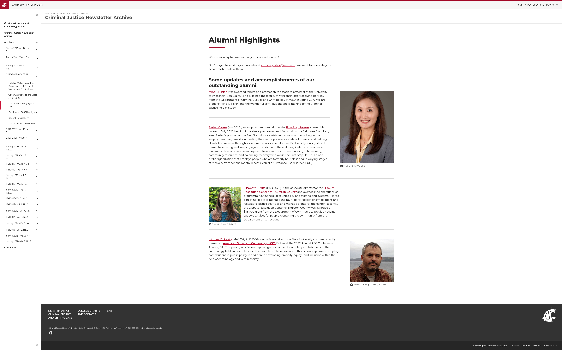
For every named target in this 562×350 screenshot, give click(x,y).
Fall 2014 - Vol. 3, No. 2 (17, 217)
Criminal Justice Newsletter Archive (19, 34)
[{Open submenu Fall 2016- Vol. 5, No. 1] (37, 198)
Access (515, 345)
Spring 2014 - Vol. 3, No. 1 (18, 223)
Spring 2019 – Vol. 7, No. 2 (16, 157)
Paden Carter (218, 127)
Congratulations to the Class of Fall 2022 (22, 96)
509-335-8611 (133, 328)
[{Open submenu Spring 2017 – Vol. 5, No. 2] (37, 191)
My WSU (550, 5)
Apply (528, 5)
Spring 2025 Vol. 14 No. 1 (17, 50)
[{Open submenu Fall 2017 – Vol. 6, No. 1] (37, 184)
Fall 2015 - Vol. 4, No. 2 (17, 204)
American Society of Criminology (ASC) (249, 243)
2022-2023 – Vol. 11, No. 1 (18, 76)
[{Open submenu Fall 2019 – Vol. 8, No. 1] (37, 164)
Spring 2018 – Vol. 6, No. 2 (16, 177)
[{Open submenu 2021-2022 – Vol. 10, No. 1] (37, 130)
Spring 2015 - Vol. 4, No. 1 (18, 211)
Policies (526, 345)
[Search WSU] (557, 5)
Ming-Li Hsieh (218, 92)
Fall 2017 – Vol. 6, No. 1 (17, 184)
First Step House (297, 127)
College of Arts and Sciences (89, 312)
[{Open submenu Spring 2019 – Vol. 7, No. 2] (37, 157)
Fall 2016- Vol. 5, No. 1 (16, 198)
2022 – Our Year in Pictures (22, 123)
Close (32, 15)
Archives (9, 42)
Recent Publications (18, 118)
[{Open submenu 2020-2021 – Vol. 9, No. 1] (37, 139)
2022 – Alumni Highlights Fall (21, 105)
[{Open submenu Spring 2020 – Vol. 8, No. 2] (37, 148)
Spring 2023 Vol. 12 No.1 (15, 67)
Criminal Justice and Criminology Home (16, 25)
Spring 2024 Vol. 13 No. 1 (17, 58)
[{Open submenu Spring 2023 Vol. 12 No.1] (37, 67)
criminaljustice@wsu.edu (278, 65)
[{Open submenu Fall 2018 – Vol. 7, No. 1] (37, 170)
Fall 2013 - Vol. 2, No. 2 (17, 230)
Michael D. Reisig (220, 239)
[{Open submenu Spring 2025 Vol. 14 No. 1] (37, 49)
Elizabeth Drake (254, 188)
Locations (538, 5)
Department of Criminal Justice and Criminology (60, 314)
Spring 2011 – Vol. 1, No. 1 (18, 241)
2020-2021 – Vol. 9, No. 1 (17, 139)
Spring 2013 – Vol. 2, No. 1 (19, 236)
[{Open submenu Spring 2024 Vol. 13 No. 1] (37, 58)
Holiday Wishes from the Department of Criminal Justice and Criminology (21, 86)
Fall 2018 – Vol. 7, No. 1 (17, 169)
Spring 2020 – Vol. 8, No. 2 (16, 148)
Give (520, 5)
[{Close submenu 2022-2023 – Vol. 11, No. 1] (37, 76)
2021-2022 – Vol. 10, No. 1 (18, 131)
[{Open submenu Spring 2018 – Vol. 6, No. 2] (37, 177)
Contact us (10, 247)
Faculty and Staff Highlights (22, 112)
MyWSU (536, 345)
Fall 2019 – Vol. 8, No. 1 (17, 164)
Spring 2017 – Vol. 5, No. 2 (16, 191)
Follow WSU (550, 345)
